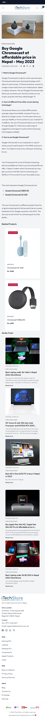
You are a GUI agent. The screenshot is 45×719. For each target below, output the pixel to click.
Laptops (5, 645)
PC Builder (6, 695)
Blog (3, 687)
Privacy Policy (7, 674)
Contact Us (6, 691)
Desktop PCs (7, 648)
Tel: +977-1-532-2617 (9, 623)
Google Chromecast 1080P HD (17, 190)
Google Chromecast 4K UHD (16, 194)
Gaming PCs (6, 641)
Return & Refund (8, 670)
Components (7, 652)
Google (10, 264)
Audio (4, 660)
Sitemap (5, 699)
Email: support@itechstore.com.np (15, 626)
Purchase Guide (11, 369)
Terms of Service (8, 677)
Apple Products (8, 656)
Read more (9, 385)
